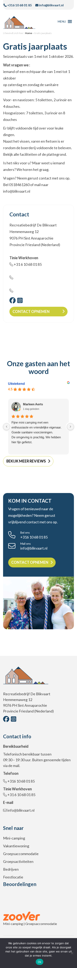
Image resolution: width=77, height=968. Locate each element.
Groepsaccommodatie (21, 853)
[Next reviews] (70, 426)
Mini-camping (14, 838)
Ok (39, 961)
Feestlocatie (13, 877)
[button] (62, 21)
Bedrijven (11, 869)
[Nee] (72, 953)
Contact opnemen (31, 311)
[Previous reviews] (6, 426)
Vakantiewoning (16, 846)
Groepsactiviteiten (18, 861)
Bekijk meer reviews (26, 461)
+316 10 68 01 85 (19, 5)
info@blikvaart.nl (51, 5)
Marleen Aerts (33, 404)
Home (28, 33)
